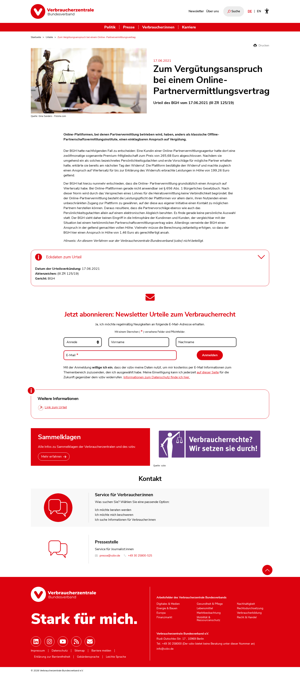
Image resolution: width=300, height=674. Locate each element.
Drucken (263, 45)
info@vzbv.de (165, 649)
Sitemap (79, 650)
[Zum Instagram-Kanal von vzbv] (49, 641)
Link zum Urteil (56, 407)
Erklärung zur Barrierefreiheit (52, 656)
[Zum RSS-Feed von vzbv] (76, 641)
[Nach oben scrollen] (267, 570)
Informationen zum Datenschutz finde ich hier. (156, 377)
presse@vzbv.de (109, 556)
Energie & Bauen (167, 608)
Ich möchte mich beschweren (114, 515)
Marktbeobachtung (209, 612)
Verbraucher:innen (158, 27)
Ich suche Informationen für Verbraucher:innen (125, 520)
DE (250, 11)
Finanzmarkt (164, 617)
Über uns (212, 11)
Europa (161, 612)
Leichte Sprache (116, 656)
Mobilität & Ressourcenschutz (208, 618)
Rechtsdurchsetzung (250, 608)
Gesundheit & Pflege (210, 603)
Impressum (38, 650)
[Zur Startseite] (62, 11)
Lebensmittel (205, 608)
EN (259, 11)
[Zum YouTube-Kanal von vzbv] (63, 641)
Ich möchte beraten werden (113, 510)
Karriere (189, 27)
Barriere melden (101, 650)
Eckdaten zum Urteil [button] (63, 257)
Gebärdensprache (88, 656)
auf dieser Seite (208, 372)
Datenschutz (60, 650)
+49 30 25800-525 (139, 556)
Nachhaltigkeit (246, 603)
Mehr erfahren (51, 456)
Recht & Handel (247, 617)
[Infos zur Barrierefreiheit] (266, 11)
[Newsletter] (90, 641)
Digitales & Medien (168, 603)
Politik (110, 27)
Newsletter (196, 11)
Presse (129, 27)
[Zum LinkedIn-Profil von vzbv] (36, 641)
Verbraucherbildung (249, 612)
